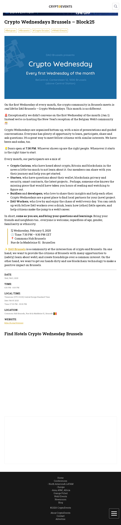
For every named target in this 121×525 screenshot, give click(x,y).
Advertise (60, 519)
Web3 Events (60, 496)
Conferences (60, 480)
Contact (60, 516)
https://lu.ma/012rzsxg (13, 323)
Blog (60, 502)
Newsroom (60, 499)
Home (60, 477)
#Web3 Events (59, 30)
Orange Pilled (61, 493)
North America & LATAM (61, 484)
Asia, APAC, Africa (61, 490)
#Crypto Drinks (41, 30)
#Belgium (10, 30)
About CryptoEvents (60, 512)
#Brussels (24, 30)
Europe (61, 487)
